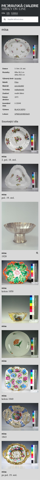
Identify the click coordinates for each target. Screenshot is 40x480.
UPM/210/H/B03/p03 (22, 114)
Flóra (16, 82)
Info (8, 13)
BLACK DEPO (20, 109)
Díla (3, 13)
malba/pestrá (19, 90)
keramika (18, 78)
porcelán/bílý (19, 86)
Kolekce (14, 13)
